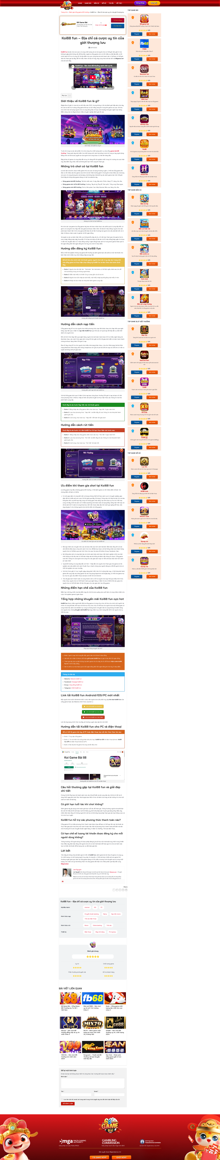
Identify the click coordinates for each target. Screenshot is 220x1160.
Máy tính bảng (100, 932)
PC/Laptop (112, 932)
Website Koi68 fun (76, 679)
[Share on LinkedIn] (126, 889)
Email (96, 1091)
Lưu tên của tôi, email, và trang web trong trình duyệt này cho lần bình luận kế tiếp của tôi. (92, 1099)
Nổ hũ (104, 3)
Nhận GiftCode (99, 25)
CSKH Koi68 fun (76, 688)
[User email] (62, 882)
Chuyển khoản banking (92, 914)
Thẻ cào (109, 925)
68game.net (113, 872)
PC (101, 907)
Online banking (97, 925)
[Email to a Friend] (120, 889)
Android (87, 907)
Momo (86, 925)
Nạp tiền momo (116, 914)
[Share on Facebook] (113, 889)
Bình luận (64, 1076)
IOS (95, 907)
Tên (62, 1091)
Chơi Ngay (121, 1157)
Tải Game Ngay (117, 20)
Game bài (88, 3)
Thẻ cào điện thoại (90, 919)
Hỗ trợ (119, 3)
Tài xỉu (111, 3)
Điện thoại (88, 932)
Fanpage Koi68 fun (77, 682)
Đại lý (105, 914)
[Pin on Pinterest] (123, 889)
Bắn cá (96, 3)
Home (80, 3)
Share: (126, 887)
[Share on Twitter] (117, 889)
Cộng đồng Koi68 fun (75, 685)
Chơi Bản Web (117, 26)
